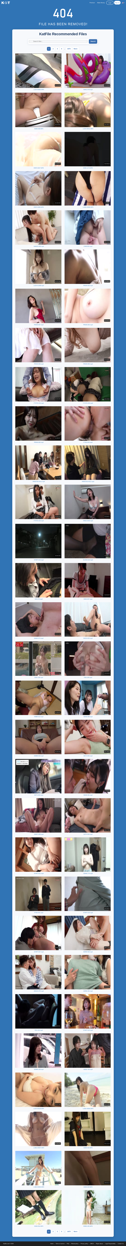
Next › (76, 49)
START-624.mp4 (39, 560)
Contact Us (121, 1243)
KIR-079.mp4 (39, 599)
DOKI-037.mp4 (88, 599)
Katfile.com (6, 1243)
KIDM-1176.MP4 (88, 168)
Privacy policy (84, 1243)
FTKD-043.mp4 (88, 442)
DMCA (92, 1243)
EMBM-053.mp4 (39, 756)
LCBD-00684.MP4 (88, 1108)
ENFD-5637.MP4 (39, 168)
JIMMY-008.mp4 (39, 834)
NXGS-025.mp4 (88, 638)
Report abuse (99, 1243)
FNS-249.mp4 (88, 677)
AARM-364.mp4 (88, 991)
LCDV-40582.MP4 (38, 89)
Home (51, 1243)
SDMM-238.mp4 (39, 1069)
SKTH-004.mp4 (38, 795)
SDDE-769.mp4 (88, 1069)
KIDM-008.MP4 (38, 129)
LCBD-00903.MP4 (38, 1187)
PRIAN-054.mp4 (88, 324)
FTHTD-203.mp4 (88, 403)
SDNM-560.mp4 (88, 952)
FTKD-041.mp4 (38, 912)
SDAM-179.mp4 (88, 873)
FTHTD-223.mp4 (39, 520)
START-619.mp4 (88, 912)
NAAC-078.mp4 (88, 89)
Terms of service (60, 1243)
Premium (92, 2)
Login (110, 2)
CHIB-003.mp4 (88, 246)
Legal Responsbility (110, 1243)
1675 (69, 49)
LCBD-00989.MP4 (88, 207)
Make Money (101, 2)
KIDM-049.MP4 (88, 1187)
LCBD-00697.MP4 (38, 1148)
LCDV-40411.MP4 (88, 129)
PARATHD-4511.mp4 (39, 481)
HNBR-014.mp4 (38, 716)
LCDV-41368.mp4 (39, 285)
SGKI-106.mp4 (38, 677)
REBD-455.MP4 (88, 1226)
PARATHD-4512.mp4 (88, 481)
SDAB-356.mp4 (88, 795)
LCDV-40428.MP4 (38, 1108)
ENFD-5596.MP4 (39, 207)
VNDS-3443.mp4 (88, 520)
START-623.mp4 (88, 1030)
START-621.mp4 (39, 873)
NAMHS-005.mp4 (39, 246)
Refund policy (74, 1243)
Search (93, 41)
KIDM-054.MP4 (38, 1226)
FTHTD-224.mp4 (39, 403)
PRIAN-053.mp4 (88, 285)
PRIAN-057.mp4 (39, 324)
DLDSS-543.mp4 (88, 560)
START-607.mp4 (39, 952)
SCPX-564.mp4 (88, 834)
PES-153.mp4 (39, 1030)
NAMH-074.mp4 (38, 638)
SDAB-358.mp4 (88, 716)
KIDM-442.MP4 (88, 1148)
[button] (123, 2)
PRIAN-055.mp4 (88, 364)
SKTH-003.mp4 (88, 756)
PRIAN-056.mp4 (39, 442)
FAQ (68, 1243)
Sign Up (117, 2)
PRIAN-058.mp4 (39, 364)
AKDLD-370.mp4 (39, 991)
